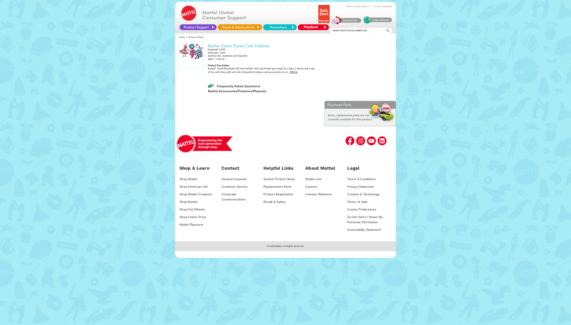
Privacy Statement (360, 186)
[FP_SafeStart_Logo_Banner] (324, 23)
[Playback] (314, 27)
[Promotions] (280, 27)
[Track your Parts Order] (357, 6)
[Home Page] (189, 20)
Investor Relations (318, 194)
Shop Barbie (189, 202)
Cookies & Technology (363, 194)
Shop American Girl (194, 186)
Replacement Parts (277, 186)
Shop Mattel (188, 179)
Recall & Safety (274, 202)
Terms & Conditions (361, 179)
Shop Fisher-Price (193, 217)
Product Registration (278, 194)
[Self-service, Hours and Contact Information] (346, 23)
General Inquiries (234, 179)
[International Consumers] (377, 23)
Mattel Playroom (191, 224)
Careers (311, 186)
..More (293, 72)
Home (182, 37)
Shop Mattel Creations (196, 194)
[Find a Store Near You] (383, 6)
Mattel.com (313, 179)
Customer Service (234, 186)
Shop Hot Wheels (192, 209)
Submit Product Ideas (279, 179)
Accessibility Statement (364, 229)
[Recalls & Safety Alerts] (240, 27)
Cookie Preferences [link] (361, 209)
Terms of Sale (357, 202)
